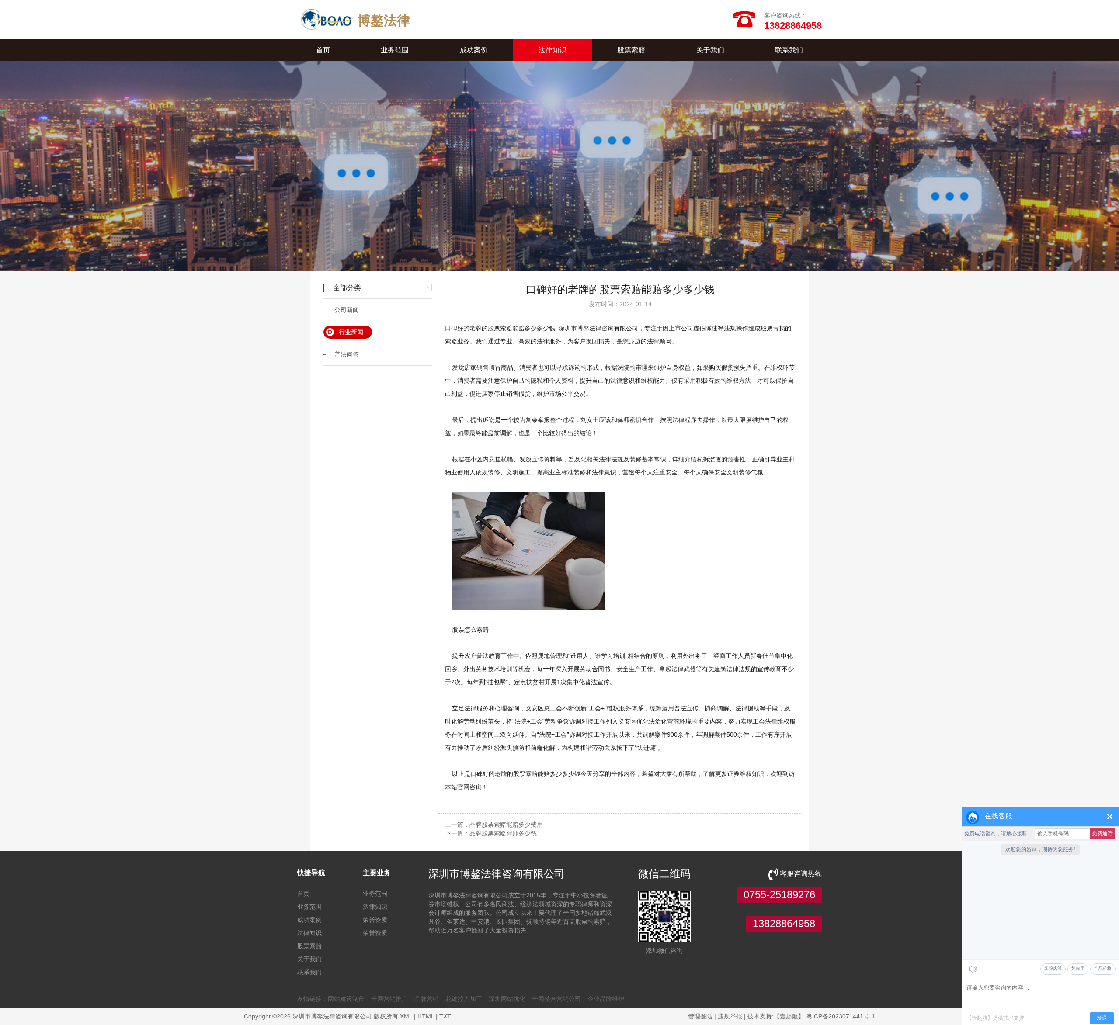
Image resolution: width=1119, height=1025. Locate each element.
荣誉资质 (375, 919)
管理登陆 (700, 1016)
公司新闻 (346, 309)
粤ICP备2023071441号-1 (840, 1016)
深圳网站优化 (507, 998)
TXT (445, 1016)
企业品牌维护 (605, 998)
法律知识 (552, 50)
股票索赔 (631, 50)
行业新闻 (351, 332)
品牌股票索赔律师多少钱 (503, 833)
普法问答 (346, 354)
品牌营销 (426, 998)
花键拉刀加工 (463, 998)
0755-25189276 (779, 894)
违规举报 (730, 1016)
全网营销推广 (389, 998)
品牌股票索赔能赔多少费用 (506, 824)
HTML (425, 1016)
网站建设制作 (346, 998)
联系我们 (789, 50)
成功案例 (474, 50)
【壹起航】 (789, 1016)
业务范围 (395, 50)
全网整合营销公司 (556, 998)
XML (406, 1016)
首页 (323, 50)
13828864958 (784, 923)
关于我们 (710, 50)
